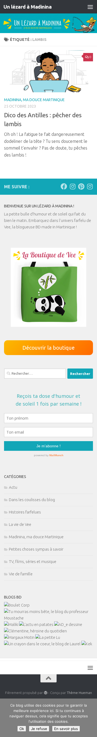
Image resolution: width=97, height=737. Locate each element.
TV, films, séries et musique (32, 561)
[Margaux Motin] (19, 637)
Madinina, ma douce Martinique (34, 100)
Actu (13, 487)
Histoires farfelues (25, 512)
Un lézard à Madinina (27, 7)
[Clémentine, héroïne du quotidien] (35, 631)
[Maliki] (11, 624)
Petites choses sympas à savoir (36, 549)
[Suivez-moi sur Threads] (89, 186)
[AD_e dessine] (68, 624)
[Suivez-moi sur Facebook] (64, 186)
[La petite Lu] (47, 637)
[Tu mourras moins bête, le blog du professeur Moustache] (48, 618)
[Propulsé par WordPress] (45, 693)
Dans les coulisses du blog (32, 499)
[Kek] (86, 644)
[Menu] (90, 6)
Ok (21, 729)
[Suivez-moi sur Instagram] (72, 186)
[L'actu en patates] (36, 624)
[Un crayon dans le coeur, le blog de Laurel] (42, 644)
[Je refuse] (90, 718)
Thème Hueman (79, 693)
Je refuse (39, 729)
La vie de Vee (20, 524)
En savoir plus (66, 729)
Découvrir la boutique (48, 348)
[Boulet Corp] (17, 605)
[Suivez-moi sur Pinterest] (81, 186)
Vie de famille (21, 574)
